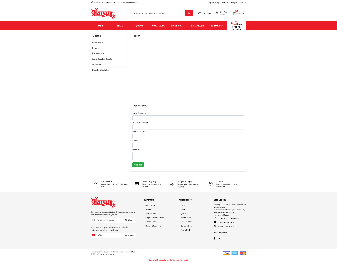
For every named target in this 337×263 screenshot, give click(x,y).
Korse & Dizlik (186, 222)
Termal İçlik (185, 230)
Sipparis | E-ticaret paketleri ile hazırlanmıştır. (168, 260)
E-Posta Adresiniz (140, 131)
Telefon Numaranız (141, 122)
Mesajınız (137, 149)
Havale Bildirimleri (100, 70)
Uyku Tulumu (186, 217)
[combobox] (94, 235)
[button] (237, 13)
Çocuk (183, 213)
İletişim (234, 2)
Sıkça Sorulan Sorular (102, 59)
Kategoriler (185, 199)
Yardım (225, 2)
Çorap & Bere (186, 226)
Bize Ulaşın (220, 199)
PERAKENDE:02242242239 (228, 218)
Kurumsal (148, 199)
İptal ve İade (98, 53)
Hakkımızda (97, 42)
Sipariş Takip (214, 2)
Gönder (138, 164)
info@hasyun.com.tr (226, 222)
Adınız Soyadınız (139, 113)
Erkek (183, 209)
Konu (135, 140)
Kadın (183, 205)
